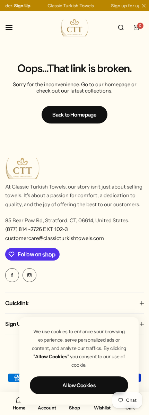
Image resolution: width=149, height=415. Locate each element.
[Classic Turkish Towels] (74, 27)
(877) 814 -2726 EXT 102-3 (36, 229)
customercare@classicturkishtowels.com (54, 238)
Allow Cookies (78, 385)
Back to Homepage (74, 114)
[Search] (121, 27)
